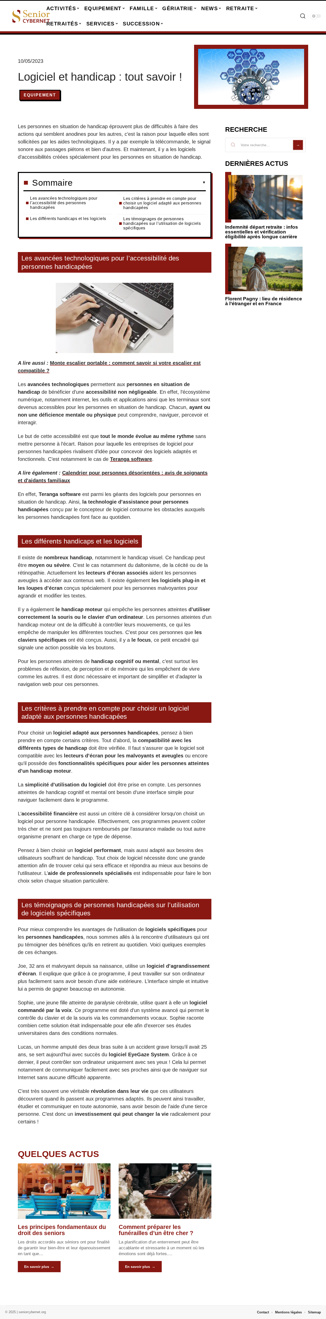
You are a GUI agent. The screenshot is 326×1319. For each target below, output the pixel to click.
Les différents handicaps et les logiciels (68, 218)
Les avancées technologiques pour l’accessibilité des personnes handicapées (63, 203)
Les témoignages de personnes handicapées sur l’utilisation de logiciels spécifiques (162, 223)
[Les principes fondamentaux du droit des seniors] (64, 1191)
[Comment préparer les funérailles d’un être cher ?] (165, 1191)
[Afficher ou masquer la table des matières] (139, 183)
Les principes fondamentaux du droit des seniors (62, 1230)
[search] (302, 16)
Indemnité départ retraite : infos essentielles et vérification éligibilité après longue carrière (261, 231)
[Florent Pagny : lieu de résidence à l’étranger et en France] (265, 269)
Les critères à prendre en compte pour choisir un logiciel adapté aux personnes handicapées (162, 203)
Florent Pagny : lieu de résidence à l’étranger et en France (263, 301)
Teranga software (131, 459)
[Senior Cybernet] (31, 16)
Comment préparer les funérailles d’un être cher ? (156, 1230)
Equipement (40, 95)
